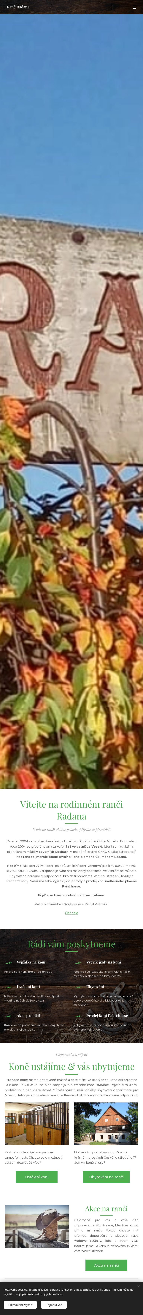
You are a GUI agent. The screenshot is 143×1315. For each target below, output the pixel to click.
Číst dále (71, 913)
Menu (134, 7)
